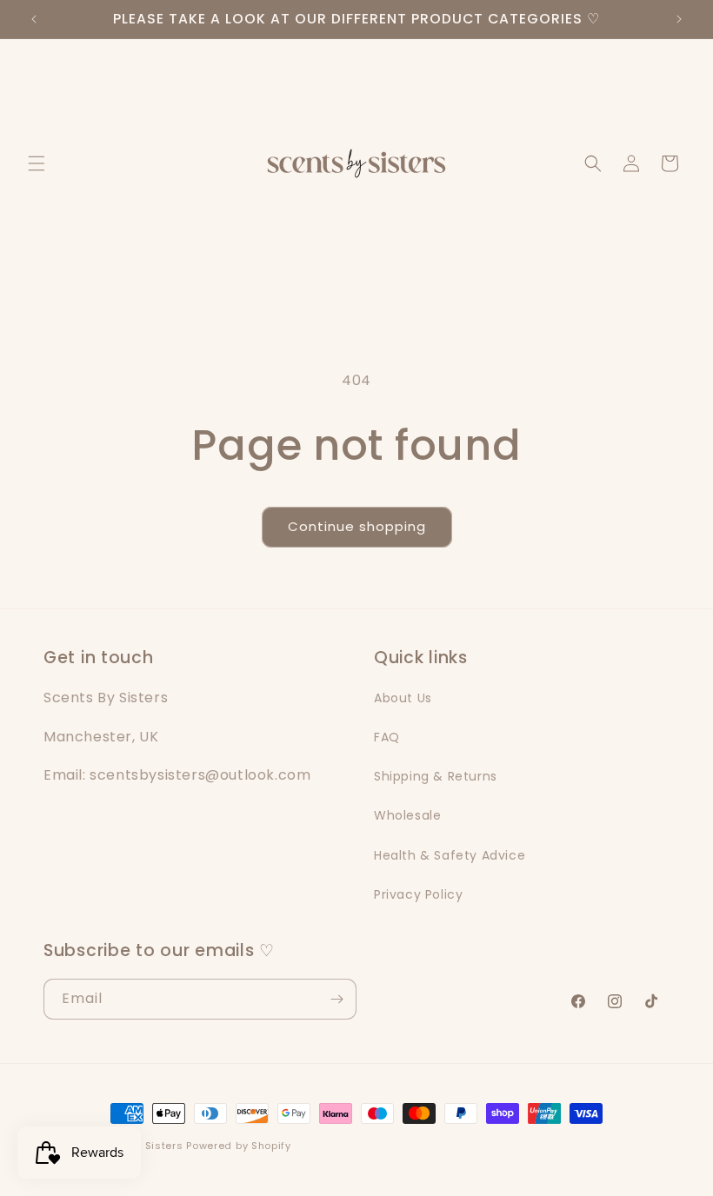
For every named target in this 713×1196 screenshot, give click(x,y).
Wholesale (407, 815)
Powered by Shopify (238, 1146)
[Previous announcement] (34, 19)
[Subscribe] (336, 999)
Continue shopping (357, 526)
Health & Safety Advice (449, 855)
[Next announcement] (679, 19)
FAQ (387, 737)
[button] (36, 163)
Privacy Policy (418, 894)
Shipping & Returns (435, 776)
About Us (403, 698)
